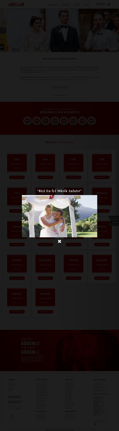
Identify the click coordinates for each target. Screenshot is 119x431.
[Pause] (24, 235)
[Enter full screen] (95, 235)
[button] (59, 241)
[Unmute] (27, 235)
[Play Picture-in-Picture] (92, 235)
